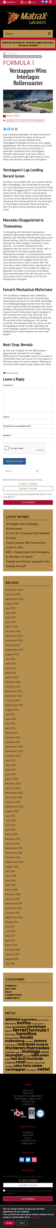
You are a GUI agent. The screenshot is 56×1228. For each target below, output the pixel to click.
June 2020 (10, 765)
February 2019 (12, 839)
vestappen (31, 1070)
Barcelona (10, 1023)
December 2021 (13, 691)
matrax (42, 1044)
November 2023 (14, 589)
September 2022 (14, 649)
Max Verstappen (37, 121)
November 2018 (13, 852)
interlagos (9, 121)
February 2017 (12, 949)
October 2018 (12, 857)
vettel (43, 1069)
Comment (8, 385)
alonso (12, 1019)
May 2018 (10, 880)
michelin (10, 1052)
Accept (9, 1223)
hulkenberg (14, 1041)
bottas (24, 1023)
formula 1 (38, 1030)
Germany (10, 1034)
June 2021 (10, 719)
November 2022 (14, 640)
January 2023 (12, 631)
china (8, 1027)
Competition (13, 994)
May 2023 (10, 617)
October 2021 (12, 700)
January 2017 (12, 954)
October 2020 (13, 755)
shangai (9, 1066)
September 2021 (14, 705)
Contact (28, 1104)
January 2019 (12, 843)
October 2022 (12, 645)
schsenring (39, 1063)
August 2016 (11, 958)
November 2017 (13, 908)
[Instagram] (50, 1)
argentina (29, 1020)
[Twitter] (46, 1)
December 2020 (14, 746)
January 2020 (12, 788)
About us (28, 1090)
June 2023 (10, 612)
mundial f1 (24, 121)
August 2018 (11, 866)
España (8, 1031)
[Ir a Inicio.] (4, 53)
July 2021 (10, 714)
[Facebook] (43, 1)
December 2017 (13, 903)
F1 (16, 121)
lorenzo (40, 1040)
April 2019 (10, 829)
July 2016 (10, 963)
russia (29, 1062)
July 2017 (9, 926)
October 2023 (12, 594)
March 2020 (11, 779)
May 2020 (10, 769)
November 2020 (14, 751)
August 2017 (11, 922)
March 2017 (11, 945)
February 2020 (13, 783)
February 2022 (13, 682)
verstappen (15, 1069)
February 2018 (12, 894)
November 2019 (13, 797)
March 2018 (11, 889)
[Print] (16, 129)
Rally (8, 991)
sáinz (18, 1066)
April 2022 (10, 672)
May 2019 (10, 825)
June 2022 (10, 663)
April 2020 (10, 774)
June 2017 (10, 931)
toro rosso (32, 1065)
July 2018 (10, 871)
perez (26, 1055)
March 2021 (11, 732)
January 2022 (12, 686)
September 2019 (14, 806)
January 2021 (12, 742)
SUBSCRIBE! (28, 484)
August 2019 (11, 811)
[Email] (12, 129)
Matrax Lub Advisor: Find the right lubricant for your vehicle (28, 44)
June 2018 (10, 875)
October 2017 (12, 912)
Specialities (28, 1101)
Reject (22, 1223)
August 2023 (12, 603)
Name (6, 417)
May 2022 (10, 668)
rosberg (10, 1062)
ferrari (20, 1030)
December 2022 (14, 635)
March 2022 (11, 677)
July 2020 (10, 760)
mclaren (15, 1048)
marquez (26, 1044)
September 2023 (14, 599)
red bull (18, 1058)
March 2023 (11, 626)
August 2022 (12, 654)
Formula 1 (11, 985)
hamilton (26, 1034)
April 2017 (10, 940)
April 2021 (10, 728)
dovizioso (36, 1026)
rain (7, 1059)
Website (7, 435)
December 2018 (13, 848)
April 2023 (10, 622)
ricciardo (34, 1058)
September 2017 (14, 917)
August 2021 (11, 709)
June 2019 (10, 820)
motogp (31, 1051)
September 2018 (14, 862)
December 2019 (13, 792)
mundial (14, 1055)
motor (45, 1052)
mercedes (37, 1048)
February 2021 (12, 737)
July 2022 (10, 659)
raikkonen (39, 1055)
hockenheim (12, 1038)
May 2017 (10, 935)
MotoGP (10, 988)
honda (26, 1037)
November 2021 (13, 695)
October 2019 (12, 802)
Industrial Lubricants (28, 1098)
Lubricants (12, 998)
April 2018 (10, 885)
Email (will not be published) (17, 426)
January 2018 (12, 899)
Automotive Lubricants (28, 1096)
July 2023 (10, 608)
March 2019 (11, 834)
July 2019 (10, 815)
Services (28, 1093)
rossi (21, 1062)
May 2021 (10, 723)
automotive (43, 1020)
